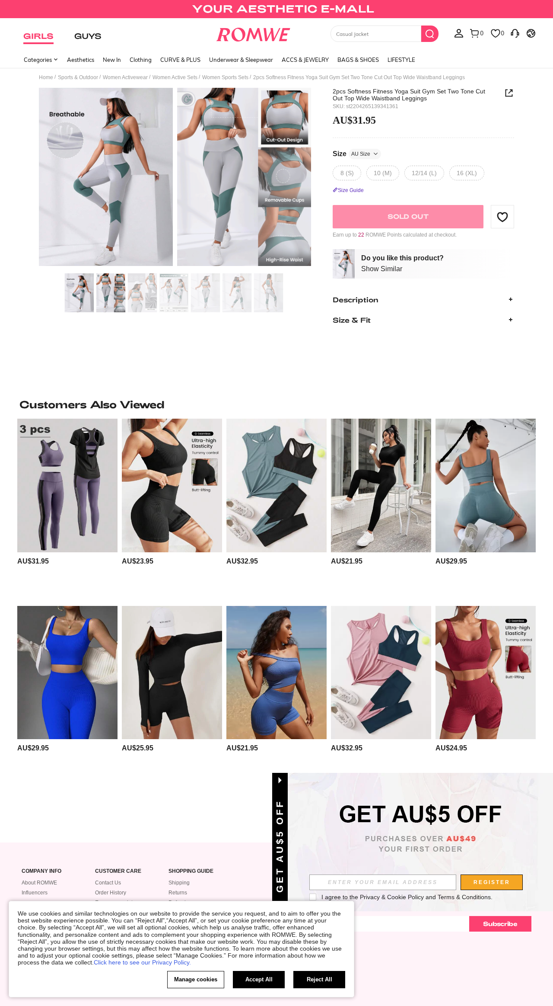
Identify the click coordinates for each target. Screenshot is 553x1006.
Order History (110, 893)
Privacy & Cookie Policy (392, 897)
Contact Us (108, 883)
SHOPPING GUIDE (190, 871)
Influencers (35, 893)
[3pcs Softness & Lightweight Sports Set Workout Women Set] (67, 485)
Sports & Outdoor (78, 77)
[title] (276, 404)
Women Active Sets (175, 77)
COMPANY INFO (41, 871)
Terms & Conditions (464, 897)
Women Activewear (125, 77)
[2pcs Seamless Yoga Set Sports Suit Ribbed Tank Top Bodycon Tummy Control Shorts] (485, 485)
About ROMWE (39, 883)
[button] (502, 216)
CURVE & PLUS (180, 59)
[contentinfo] (33, 561)
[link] (276, 10)
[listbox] (458, 33)
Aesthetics (80, 59)
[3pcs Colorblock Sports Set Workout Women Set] (276, 485)
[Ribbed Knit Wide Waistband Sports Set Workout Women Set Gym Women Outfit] (172, 485)
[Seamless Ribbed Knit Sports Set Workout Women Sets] (67, 673)
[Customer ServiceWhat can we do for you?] (515, 33)
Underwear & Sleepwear (241, 59)
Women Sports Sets (225, 77)
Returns (177, 893)
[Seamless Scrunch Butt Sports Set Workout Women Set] (381, 485)
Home (46, 77)
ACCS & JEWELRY (305, 59)
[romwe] (253, 33)
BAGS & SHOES (358, 59)
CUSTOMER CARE (118, 871)
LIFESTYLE (401, 59)
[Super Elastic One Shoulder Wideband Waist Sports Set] (276, 673)
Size (351, 153)
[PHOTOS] (175, 178)
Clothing (141, 59)
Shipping (179, 883)
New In (112, 59)
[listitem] (67, 509)
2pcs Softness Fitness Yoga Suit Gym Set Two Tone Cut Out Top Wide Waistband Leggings (409, 95)
